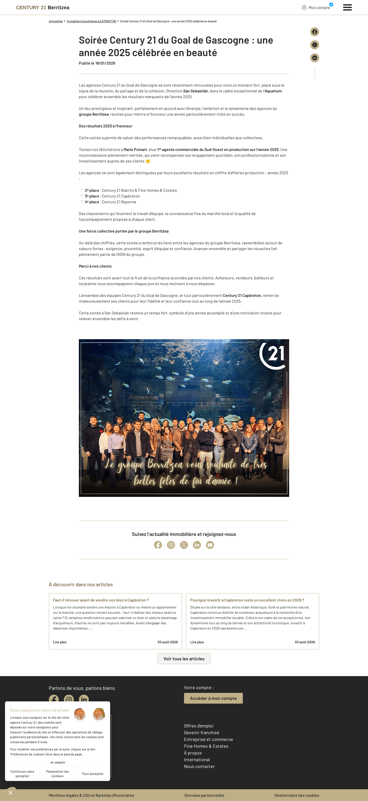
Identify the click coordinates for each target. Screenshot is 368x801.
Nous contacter (199, 766)
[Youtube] (210, 545)
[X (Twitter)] (184, 545)
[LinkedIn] (197, 545)
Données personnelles (204, 795)
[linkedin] (84, 700)
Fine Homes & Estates (206, 746)
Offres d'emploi (199, 725)
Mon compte (319, 7)
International (197, 759)
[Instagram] (171, 545)
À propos (193, 752)
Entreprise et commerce (208, 739)
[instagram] (69, 700)
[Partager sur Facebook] (314, 31)
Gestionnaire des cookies (297, 795)
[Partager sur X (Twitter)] (314, 44)
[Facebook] (158, 545)
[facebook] (54, 700)
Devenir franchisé (201, 732)
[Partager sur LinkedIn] (314, 57)
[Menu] (347, 7)
